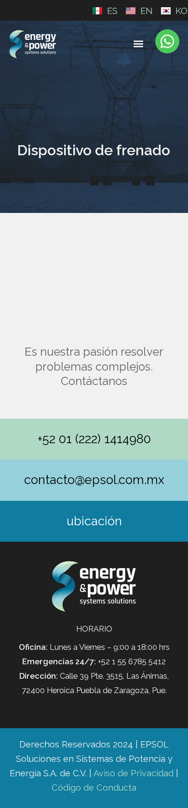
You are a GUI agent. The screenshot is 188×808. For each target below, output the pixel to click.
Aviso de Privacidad (134, 773)
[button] (139, 43)
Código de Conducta (94, 788)
